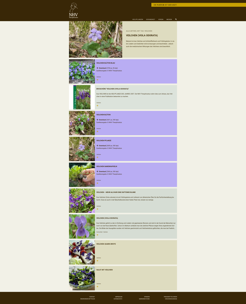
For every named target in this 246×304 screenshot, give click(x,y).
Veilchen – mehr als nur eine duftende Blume (116, 192)
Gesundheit (150, 19)
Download (102, 68)
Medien (169, 19)
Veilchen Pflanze (103, 140)
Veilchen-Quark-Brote (106, 244)
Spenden (147, 296)
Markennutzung (144, 299)
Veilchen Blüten (103, 115)
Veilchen (98, 77)
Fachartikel (99, 232)
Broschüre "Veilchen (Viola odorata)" (112, 89)
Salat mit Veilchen (104, 270)
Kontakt (92, 296)
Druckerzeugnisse (171, 299)
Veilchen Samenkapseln (106, 166)
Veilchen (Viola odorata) (107, 218)
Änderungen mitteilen (87, 299)
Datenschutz (118, 299)
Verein (160, 19)
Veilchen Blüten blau (105, 63)
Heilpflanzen (137, 19)
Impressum (118, 296)
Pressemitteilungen (170, 296)
